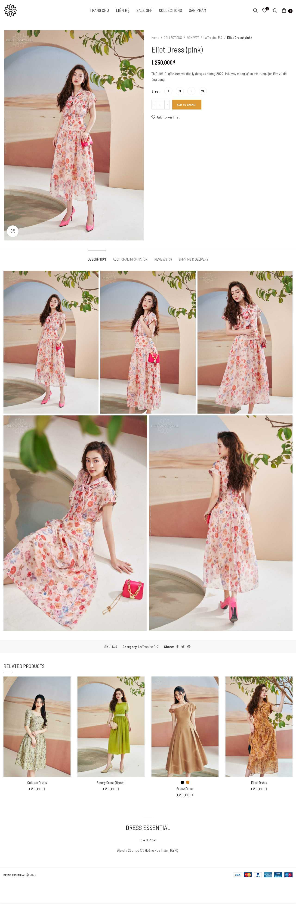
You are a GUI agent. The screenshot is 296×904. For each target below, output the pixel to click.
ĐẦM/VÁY (193, 37)
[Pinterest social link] (189, 647)
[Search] (255, 10)
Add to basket (187, 104)
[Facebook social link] (177, 647)
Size (154, 91)
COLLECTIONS (173, 37)
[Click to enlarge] (12, 231)
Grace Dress (185, 788)
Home (155, 37)
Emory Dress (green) (111, 782)
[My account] (274, 10)
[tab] (97, 257)
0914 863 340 (148, 840)
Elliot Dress (259, 782)
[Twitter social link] (183, 647)
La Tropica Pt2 (213, 37)
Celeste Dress (37, 782)
